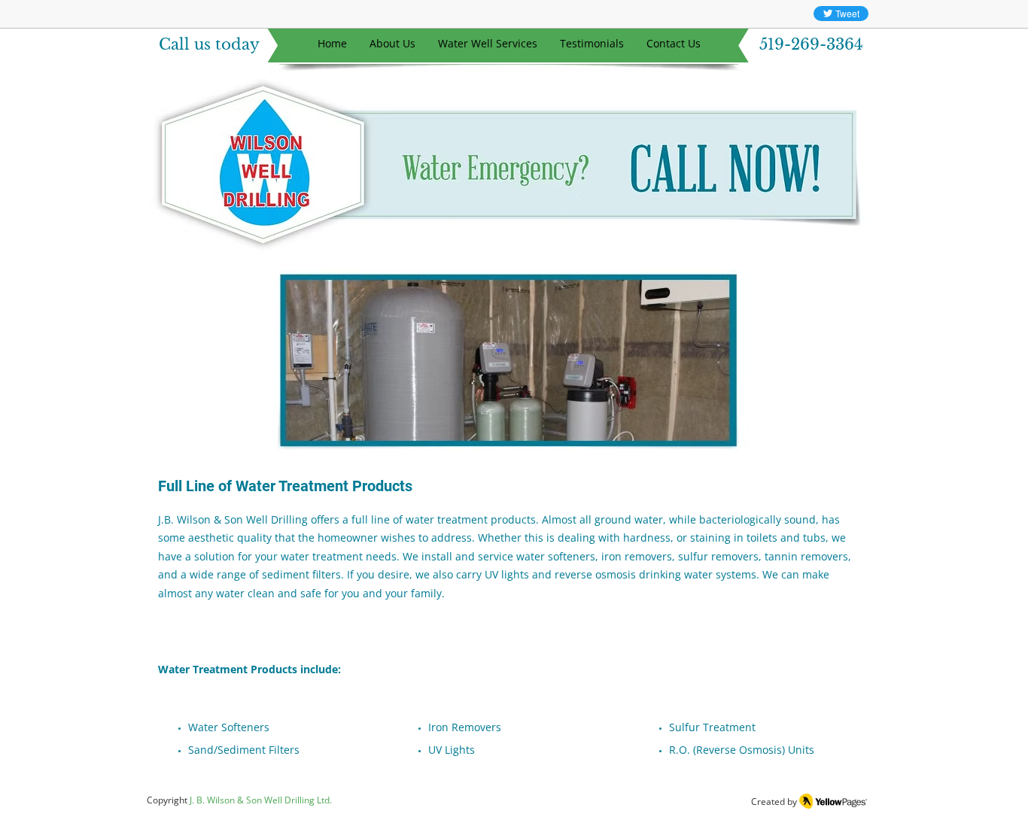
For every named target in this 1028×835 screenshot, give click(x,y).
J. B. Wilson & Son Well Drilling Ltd (260, 800)
